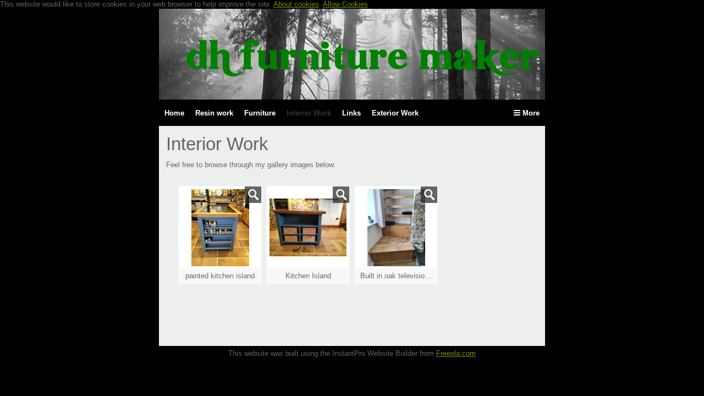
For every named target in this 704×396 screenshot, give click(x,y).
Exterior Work (395, 113)
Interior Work (309, 113)
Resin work (214, 113)
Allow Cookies (345, 4)
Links (351, 113)
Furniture (260, 113)
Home (174, 113)
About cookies (296, 4)
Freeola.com (456, 353)
